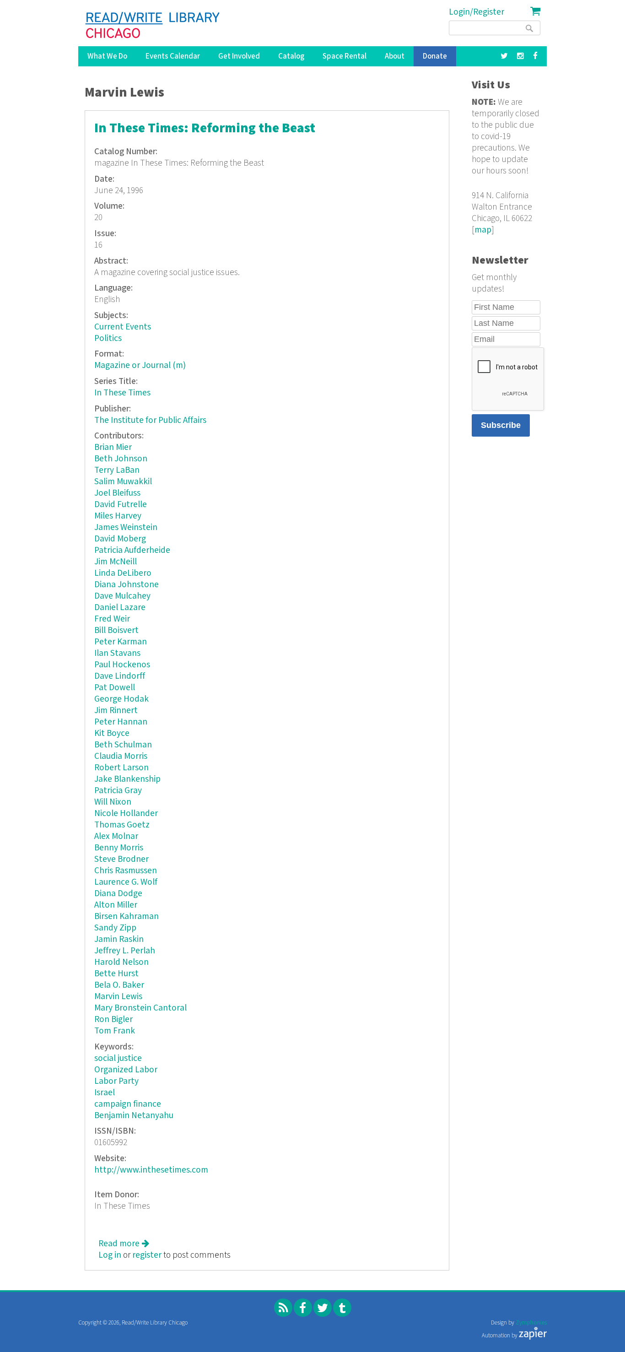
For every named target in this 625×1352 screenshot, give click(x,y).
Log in (109, 1255)
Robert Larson (121, 767)
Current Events (122, 327)
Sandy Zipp (115, 928)
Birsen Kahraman (126, 916)
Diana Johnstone (126, 584)
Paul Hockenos (122, 665)
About (394, 56)
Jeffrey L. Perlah (124, 951)
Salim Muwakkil (123, 481)
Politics (108, 338)
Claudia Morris (120, 756)
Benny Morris (118, 848)
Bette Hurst (116, 973)
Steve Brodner (121, 859)
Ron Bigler (113, 1019)
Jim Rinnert (116, 710)
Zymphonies (531, 1323)
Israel (104, 1092)
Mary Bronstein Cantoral (140, 1008)
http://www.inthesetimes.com (151, 1170)
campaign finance (127, 1104)
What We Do (107, 56)
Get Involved (239, 56)
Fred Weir (112, 619)
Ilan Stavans (117, 653)
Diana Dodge (118, 893)
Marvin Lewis (118, 996)
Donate (435, 56)
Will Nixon (112, 802)
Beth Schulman (123, 745)
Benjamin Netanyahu (133, 1115)
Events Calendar (172, 56)
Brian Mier (113, 447)
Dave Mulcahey (122, 596)
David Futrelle (120, 504)
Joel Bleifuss (117, 493)
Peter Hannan (120, 722)
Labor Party (116, 1081)
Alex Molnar (116, 836)
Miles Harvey (117, 516)
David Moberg (120, 539)
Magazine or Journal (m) (140, 365)
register (147, 1255)
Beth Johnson (120, 459)
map (482, 230)
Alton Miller (115, 905)
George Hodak (121, 699)
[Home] (153, 25)
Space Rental (344, 56)
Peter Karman (120, 642)
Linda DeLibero (122, 573)
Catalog (291, 56)
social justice (118, 1058)
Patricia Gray (118, 790)
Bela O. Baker (119, 985)
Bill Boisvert (116, 630)
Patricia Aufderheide (132, 550)
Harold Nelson (121, 962)
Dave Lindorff (119, 676)
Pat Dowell (114, 687)
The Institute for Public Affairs (150, 420)
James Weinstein (125, 527)
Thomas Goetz (122, 825)
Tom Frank (114, 1031)
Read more (123, 1243)
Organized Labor (125, 1070)
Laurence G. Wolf (125, 882)
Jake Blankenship (127, 779)
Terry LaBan (117, 470)
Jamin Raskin (119, 939)
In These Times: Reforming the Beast (204, 128)
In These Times (122, 393)
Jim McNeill (115, 562)
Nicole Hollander (126, 813)
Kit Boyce (111, 733)
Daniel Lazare (119, 607)
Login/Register (476, 12)
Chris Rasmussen (125, 870)
